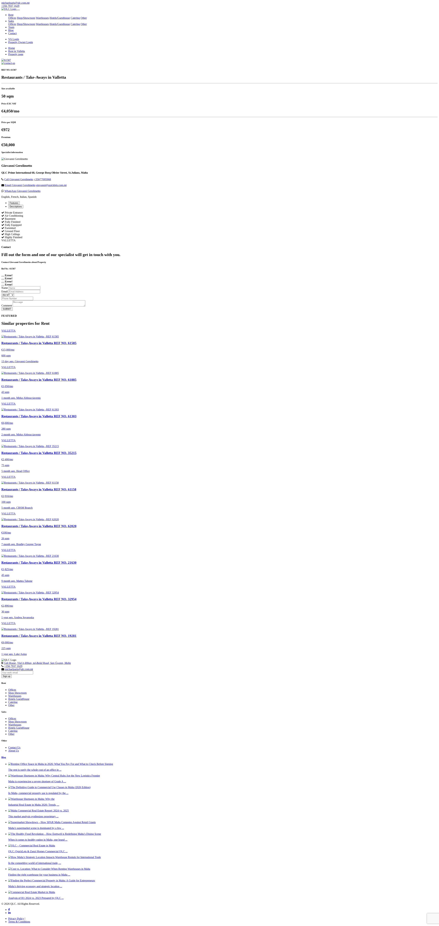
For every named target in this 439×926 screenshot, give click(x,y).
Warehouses (42, 17)
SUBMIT (7, 309)
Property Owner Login (20, 42)
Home (11, 48)
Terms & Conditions (19, 921)
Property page (15, 54)
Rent (10, 14)
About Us (13, 750)
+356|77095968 (42, 179)
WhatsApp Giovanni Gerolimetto (22, 191)
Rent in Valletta (16, 51)
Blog (11, 30)
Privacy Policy (16, 918)
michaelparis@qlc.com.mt (15, 2)
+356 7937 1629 (10, 5)
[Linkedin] (9, 912)
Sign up (6, 676)
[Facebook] (9, 909)
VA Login (13, 39)
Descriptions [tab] (16, 206)
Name (4, 287)
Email (4, 291)
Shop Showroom (17, 692)
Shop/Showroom (26, 17)
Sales (11, 21)
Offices (12, 17)
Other (84, 17)
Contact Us (14, 747)
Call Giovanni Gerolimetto (18, 179)
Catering (75, 17)
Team (11, 27)
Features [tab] (14, 203)
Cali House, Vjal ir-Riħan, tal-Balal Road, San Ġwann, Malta (37, 663)
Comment (6, 305)
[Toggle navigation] (18, 9)
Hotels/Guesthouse (60, 17)
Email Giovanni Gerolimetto (20, 185)
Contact (12, 33)
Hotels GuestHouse (18, 699)
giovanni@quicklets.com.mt (51, 185)
